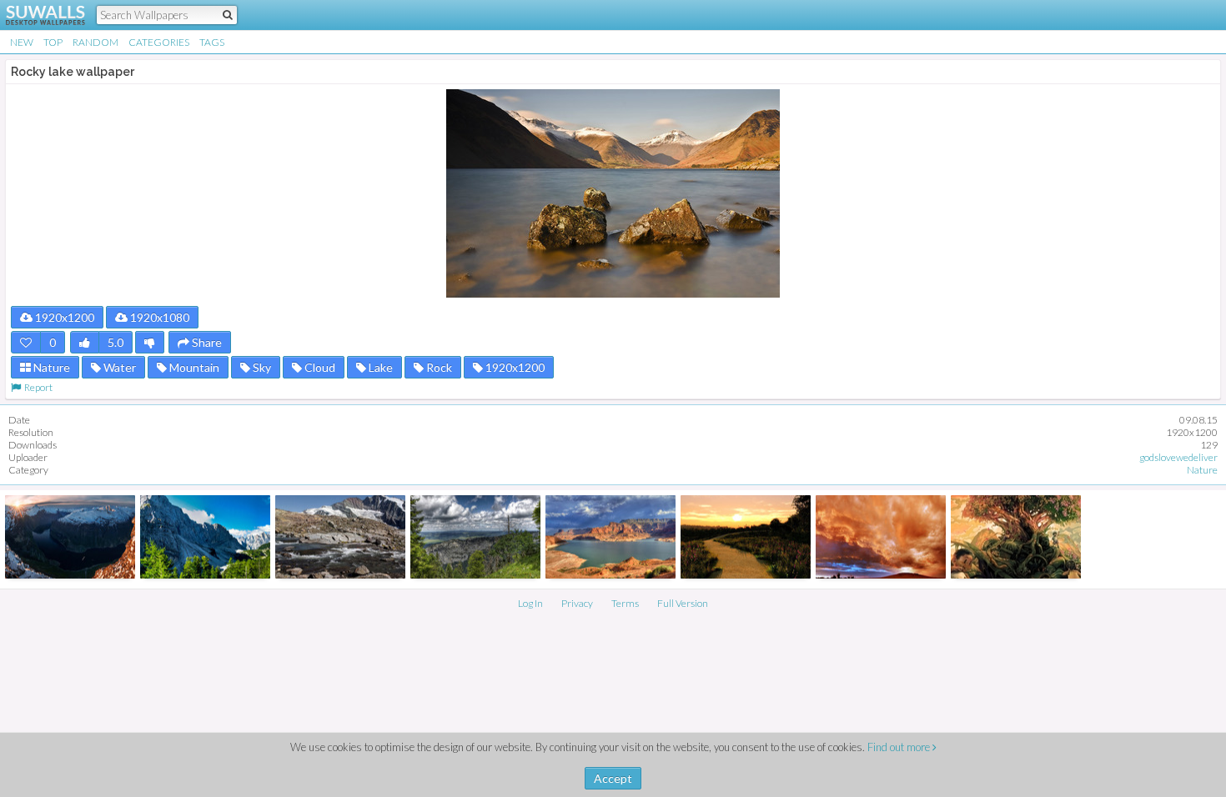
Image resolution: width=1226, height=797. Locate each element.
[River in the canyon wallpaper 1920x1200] (610, 537)
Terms (625, 603)
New (21, 42)
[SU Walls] (35, 15)
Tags (211, 42)
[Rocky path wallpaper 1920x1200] (746, 537)
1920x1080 (158, 317)
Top (53, 42)
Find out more (899, 747)
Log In (530, 603)
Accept (613, 778)
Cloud (318, 367)
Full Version (682, 603)
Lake (379, 367)
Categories (158, 42)
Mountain (193, 367)
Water (118, 367)
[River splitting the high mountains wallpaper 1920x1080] (70, 537)
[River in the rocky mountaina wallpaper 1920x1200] (340, 537)
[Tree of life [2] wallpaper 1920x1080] (1016, 537)
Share (205, 342)
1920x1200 (63, 317)
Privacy (577, 603)
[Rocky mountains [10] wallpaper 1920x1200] (475, 537)
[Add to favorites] (26, 342)
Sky (260, 367)
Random (95, 42)
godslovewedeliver (1178, 457)
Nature (50, 367)
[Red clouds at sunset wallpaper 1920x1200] (881, 537)
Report (37, 387)
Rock (438, 367)
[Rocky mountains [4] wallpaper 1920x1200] (205, 537)
